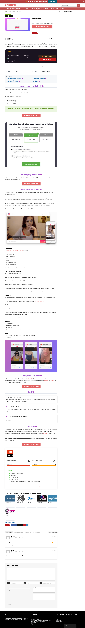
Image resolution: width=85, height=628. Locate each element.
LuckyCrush (10, 587)
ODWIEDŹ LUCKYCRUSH (31, 115)
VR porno (45, 8)
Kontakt (32, 624)
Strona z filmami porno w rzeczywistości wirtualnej (41, 620)
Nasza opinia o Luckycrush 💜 (13, 81)
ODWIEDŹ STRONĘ (47, 59)
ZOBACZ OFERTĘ (52, 1)
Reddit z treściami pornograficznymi (38, 621)
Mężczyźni (25, 8)
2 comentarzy (54, 38)
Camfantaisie (33, 618)
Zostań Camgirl (54, 8)
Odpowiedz (54, 536)
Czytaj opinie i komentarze (42, 485)
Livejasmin (46, 380)
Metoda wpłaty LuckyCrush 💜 (14, 80)
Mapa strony (33, 622)
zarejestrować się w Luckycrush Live (15, 250)
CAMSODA (58, 620)
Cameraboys (46, 433)
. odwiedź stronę (43, 26)
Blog (32, 623)
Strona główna (10, 8)
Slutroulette (29, 378)
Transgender (33, 8)
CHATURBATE (59, 618)
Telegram (62, 8)
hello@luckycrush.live (39, 301)
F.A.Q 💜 (34, 80)
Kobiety (18, 8)
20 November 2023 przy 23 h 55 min (17, 537)
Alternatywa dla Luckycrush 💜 (39, 78)
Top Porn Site (33, 616)
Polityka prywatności (35, 625)
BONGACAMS (59, 621)
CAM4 (57, 619)
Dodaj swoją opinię (52, 485)
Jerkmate (52, 380)
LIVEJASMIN (58, 616)
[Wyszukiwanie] (78, 5)
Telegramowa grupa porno (36, 619)
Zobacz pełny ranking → (10, 522)
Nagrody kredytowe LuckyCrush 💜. (15, 78)
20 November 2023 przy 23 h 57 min (17, 551)
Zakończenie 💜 (36, 81)
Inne (39, 8)
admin (9, 38)
